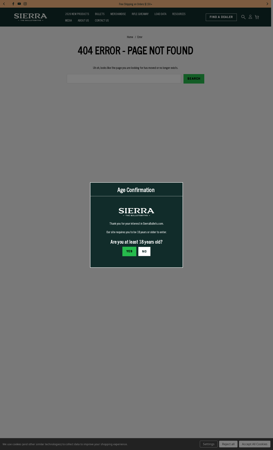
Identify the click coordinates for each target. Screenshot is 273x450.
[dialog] (136, 225)
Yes (129, 251)
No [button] (144, 252)
